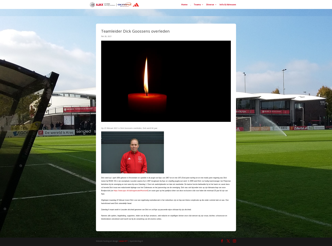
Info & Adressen (228, 5)
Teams (197, 5)
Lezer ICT (123, 241)
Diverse (210, 5)
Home (184, 5)
